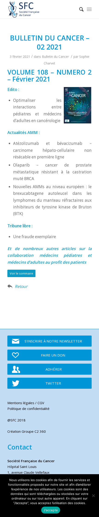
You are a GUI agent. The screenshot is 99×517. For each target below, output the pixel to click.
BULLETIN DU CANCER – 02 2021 (49, 42)
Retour (21, 286)
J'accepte (51, 510)
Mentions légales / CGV (25, 402)
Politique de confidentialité (28, 408)
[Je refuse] (93, 495)
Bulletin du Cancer (55, 56)
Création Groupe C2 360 (26, 431)
